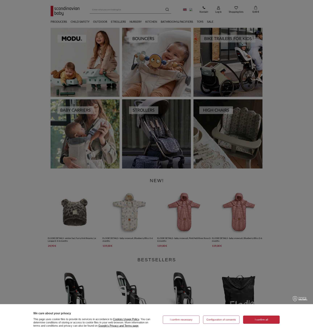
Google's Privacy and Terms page (118, 325)
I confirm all (261, 319)
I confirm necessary (181, 319)
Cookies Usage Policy (126, 319)
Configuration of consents (221, 319)
